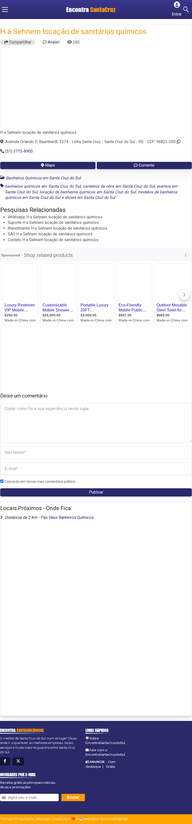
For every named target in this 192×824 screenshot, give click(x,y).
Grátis (110, 766)
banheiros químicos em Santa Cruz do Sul (43, 186)
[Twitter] (18, 761)
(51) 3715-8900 (19, 151)
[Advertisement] (96, 90)
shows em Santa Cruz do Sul (89, 197)
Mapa (50, 165)
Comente (146, 165)
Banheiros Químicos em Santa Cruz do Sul (43, 178)
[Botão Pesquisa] (186, 9)
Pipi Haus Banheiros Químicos (67, 517)
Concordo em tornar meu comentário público (39, 482)
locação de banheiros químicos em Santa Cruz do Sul (88, 192)
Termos (6, 819)
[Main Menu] (5, 10)
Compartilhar (19, 42)
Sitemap (42, 819)
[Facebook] (5, 761)
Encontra (78, 9)
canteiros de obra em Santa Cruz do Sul (119, 186)
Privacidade (24, 819)
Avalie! (54, 42)
